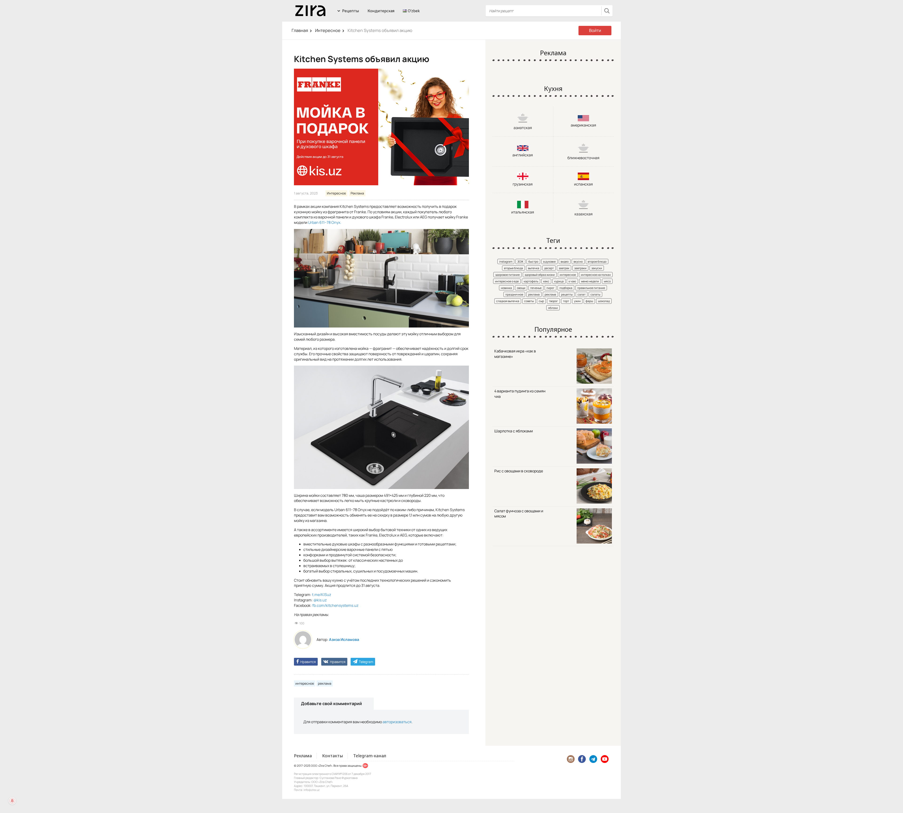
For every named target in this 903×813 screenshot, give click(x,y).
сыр (541, 301)
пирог (550, 288)
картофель (531, 281)
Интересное (328, 30)
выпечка (533, 268)
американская (583, 125)
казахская (583, 214)
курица (559, 281)
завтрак (564, 268)
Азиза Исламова (344, 639)
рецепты (567, 294)
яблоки (553, 308)
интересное (304, 683)
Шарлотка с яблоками (513, 431)
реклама (324, 683)
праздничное (514, 294)
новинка (506, 288)
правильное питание (591, 288)
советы (529, 301)
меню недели (590, 281)
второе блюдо (597, 262)
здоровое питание (507, 275)
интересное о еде (507, 281)
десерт (549, 268)
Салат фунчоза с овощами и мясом (518, 513)
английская (522, 155)
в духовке (549, 262)
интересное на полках (596, 275)
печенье (536, 288)
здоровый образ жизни (540, 275)
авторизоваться (397, 721)
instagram (505, 262)
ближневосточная (583, 157)
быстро (533, 262)
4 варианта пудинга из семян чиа (519, 393)
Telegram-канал (369, 755)
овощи (521, 288)
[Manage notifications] (12, 801)
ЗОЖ (520, 262)
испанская (583, 184)
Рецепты (350, 10)
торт (566, 301)
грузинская (523, 184)
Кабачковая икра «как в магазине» (515, 353)
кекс (546, 281)
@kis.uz (320, 600)
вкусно (578, 262)
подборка (565, 288)
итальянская (522, 212)
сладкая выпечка (507, 301)
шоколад (604, 301)
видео (565, 262)
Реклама (357, 193)
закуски (596, 268)
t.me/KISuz (321, 594)
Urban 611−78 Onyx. (324, 222)
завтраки (580, 268)
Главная (300, 30)
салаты (595, 294)
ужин (577, 301)
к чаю (572, 281)
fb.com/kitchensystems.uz (335, 605)
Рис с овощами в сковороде (518, 471)
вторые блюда (513, 268)
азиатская (523, 127)
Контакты (332, 755)
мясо (607, 281)
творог (553, 301)
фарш (589, 301)
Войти (595, 30)
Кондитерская (381, 10)
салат (582, 294)
